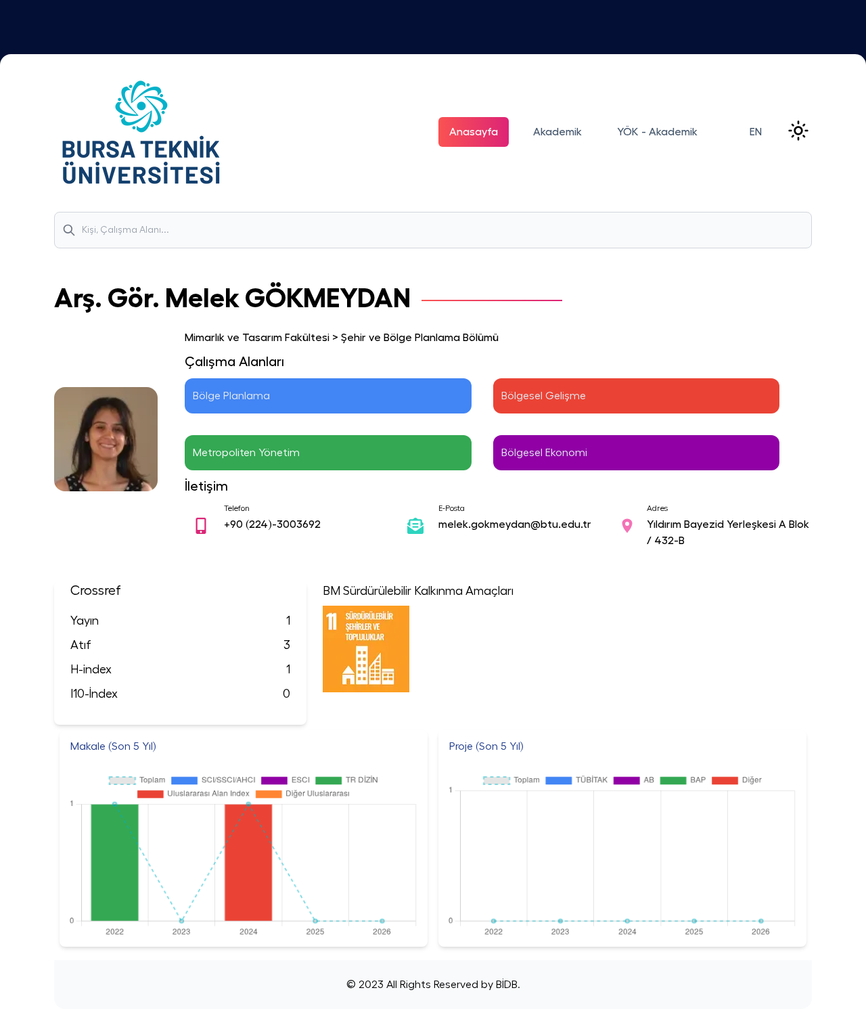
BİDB (505, 984)
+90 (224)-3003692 (272, 524)
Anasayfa (473, 132)
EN (756, 132)
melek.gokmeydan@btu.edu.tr (514, 524)
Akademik (557, 132)
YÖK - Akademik (657, 132)
